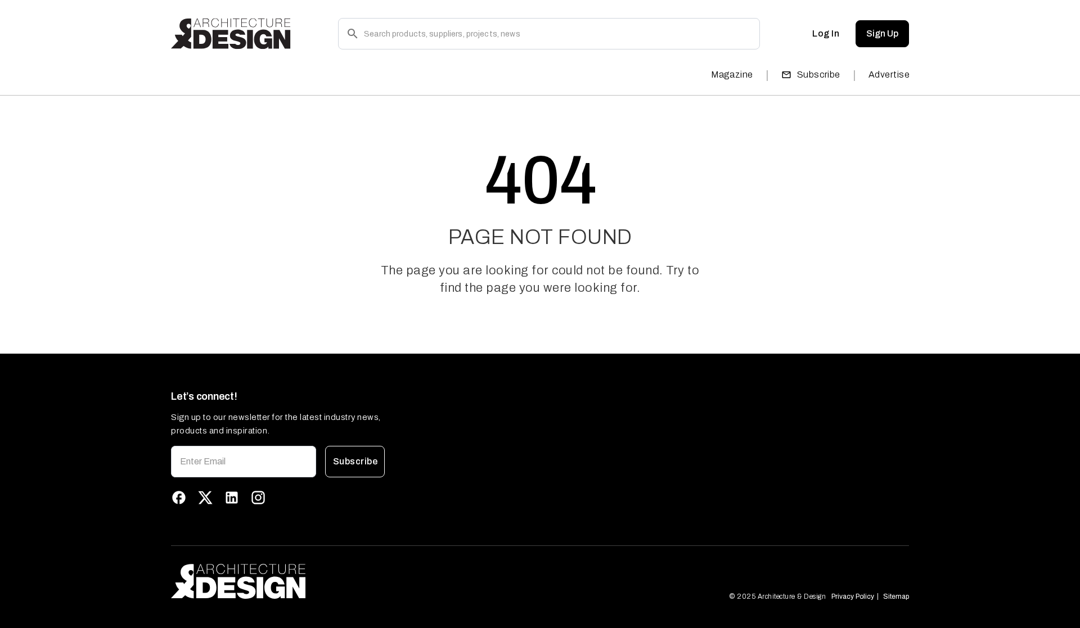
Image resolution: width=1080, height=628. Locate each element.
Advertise (889, 74)
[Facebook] (179, 497)
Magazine (732, 74)
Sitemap (896, 596)
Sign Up (882, 33)
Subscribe (818, 74)
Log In (825, 33)
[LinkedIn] (232, 497)
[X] (205, 497)
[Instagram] (258, 497)
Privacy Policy (852, 596)
